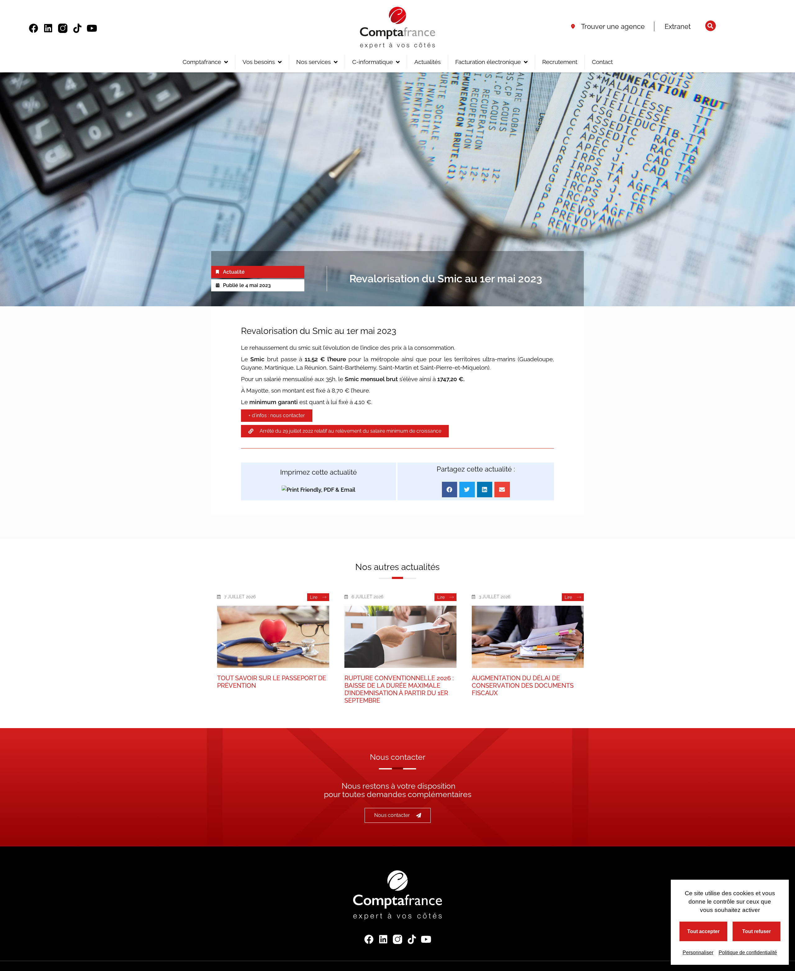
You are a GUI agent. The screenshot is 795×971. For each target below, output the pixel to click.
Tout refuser (756, 931)
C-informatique (372, 61)
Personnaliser (698, 952)
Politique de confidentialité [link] (748, 952)
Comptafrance (202, 61)
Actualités (427, 61)
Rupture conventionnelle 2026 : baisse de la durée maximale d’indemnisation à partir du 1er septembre (399, 689)
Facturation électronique (488, 61)
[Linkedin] (48, 28)
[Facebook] (33, 28)
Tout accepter (703, 931)
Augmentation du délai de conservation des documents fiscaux (523, 685)
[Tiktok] (77, 28)
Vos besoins (259, 61)
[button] (710, 26)
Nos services (313, 61)
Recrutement (559, 61)
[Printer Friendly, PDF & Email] (318, 489)
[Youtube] (92, 28)
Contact (602, 61)
